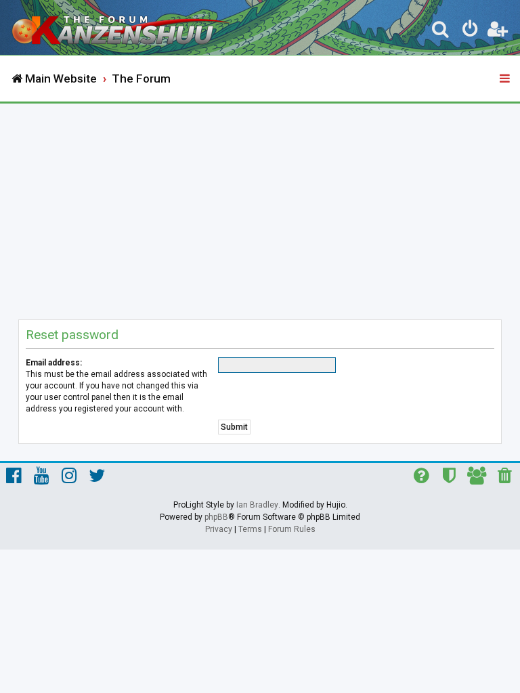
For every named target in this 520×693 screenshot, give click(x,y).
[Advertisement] (260, 205)
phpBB (216, 517)
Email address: (54, 362)
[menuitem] (440, 31)
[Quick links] (505, 79)
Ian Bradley (257, 505)
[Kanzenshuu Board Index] (122, 27)
